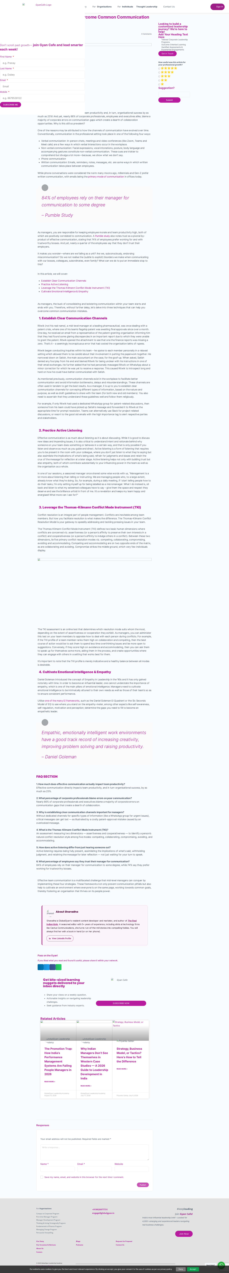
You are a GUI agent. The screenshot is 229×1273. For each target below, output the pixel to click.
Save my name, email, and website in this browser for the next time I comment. (84, 1255)
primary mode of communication (106, 176)
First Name (6, 56)
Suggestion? (166, 88)
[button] (103, 7)
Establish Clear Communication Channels (63, 280)
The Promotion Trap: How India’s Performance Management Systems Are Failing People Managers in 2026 (58, 1061)
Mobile (4, 92)
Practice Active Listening (54, 284)
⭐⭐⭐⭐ (167, 72)
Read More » (49, 1082)
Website (118, 1242)
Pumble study (102, 236)
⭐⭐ (164, 80)
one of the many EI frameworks (62, 700)
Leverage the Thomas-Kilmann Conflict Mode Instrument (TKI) (75, 287)
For (102, 6)
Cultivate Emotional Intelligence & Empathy (64, 291)
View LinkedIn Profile (61, 938)
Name (44, 1242)
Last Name (6, 68)
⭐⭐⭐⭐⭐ (169, 68)
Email (81, 1242)
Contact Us (169, 6)
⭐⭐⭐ (166, 76)
